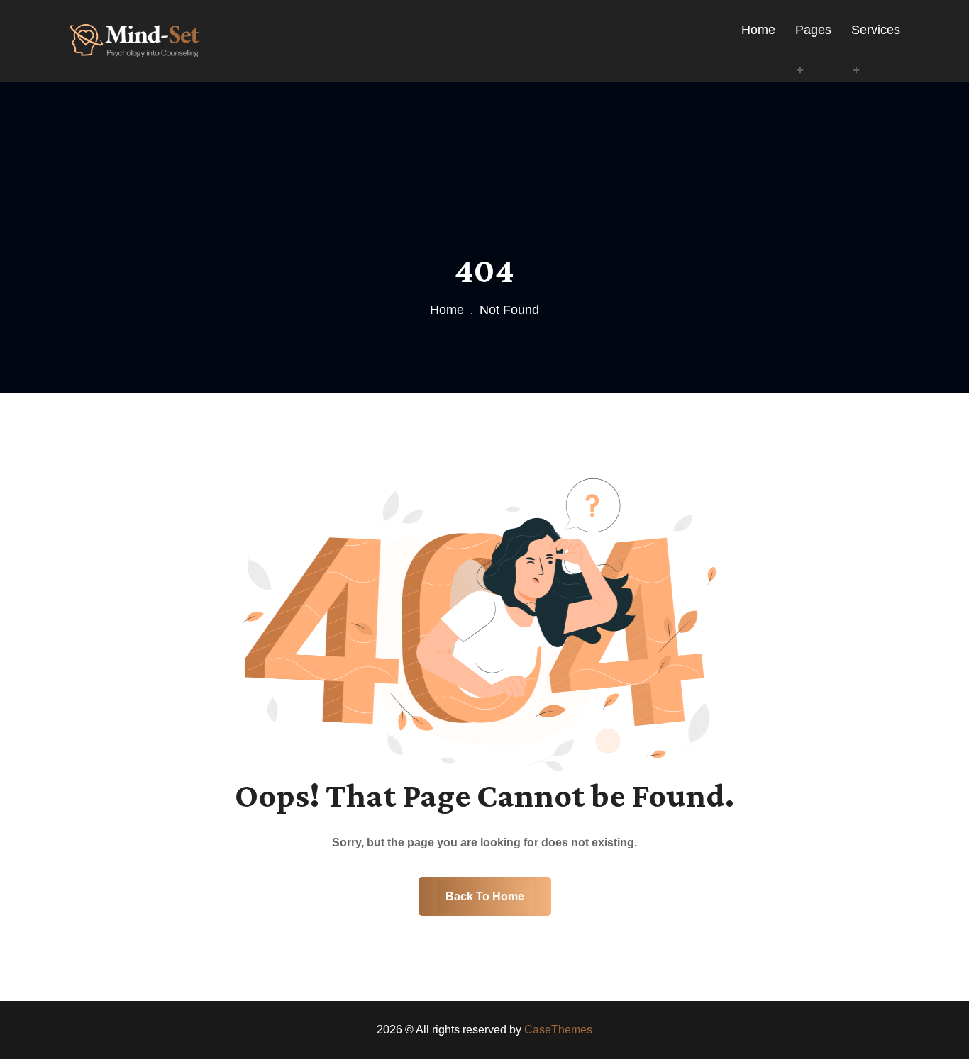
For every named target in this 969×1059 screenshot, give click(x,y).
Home (447, 310)
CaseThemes (558, 1030)
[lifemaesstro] (134, 40)
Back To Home (484, 896)
